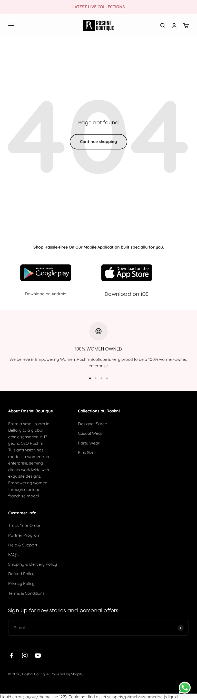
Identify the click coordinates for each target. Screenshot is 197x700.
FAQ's (13, 554)
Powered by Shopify (67, 674)
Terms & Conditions (26, 593)
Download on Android (45, 293)
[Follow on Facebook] (11, 655)
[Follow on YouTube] (37, 655)
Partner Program (24, 535)
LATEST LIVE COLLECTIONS (98, 6)
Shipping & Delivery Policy (32, 564)
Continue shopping (98, 141)
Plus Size (86, 452)
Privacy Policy (21, 583)
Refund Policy (21, 573)
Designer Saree (92, 423)
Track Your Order (24, 525)
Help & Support (22, 544)
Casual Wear (90, 433)
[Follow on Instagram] (24, 655)
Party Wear (89, 443)
